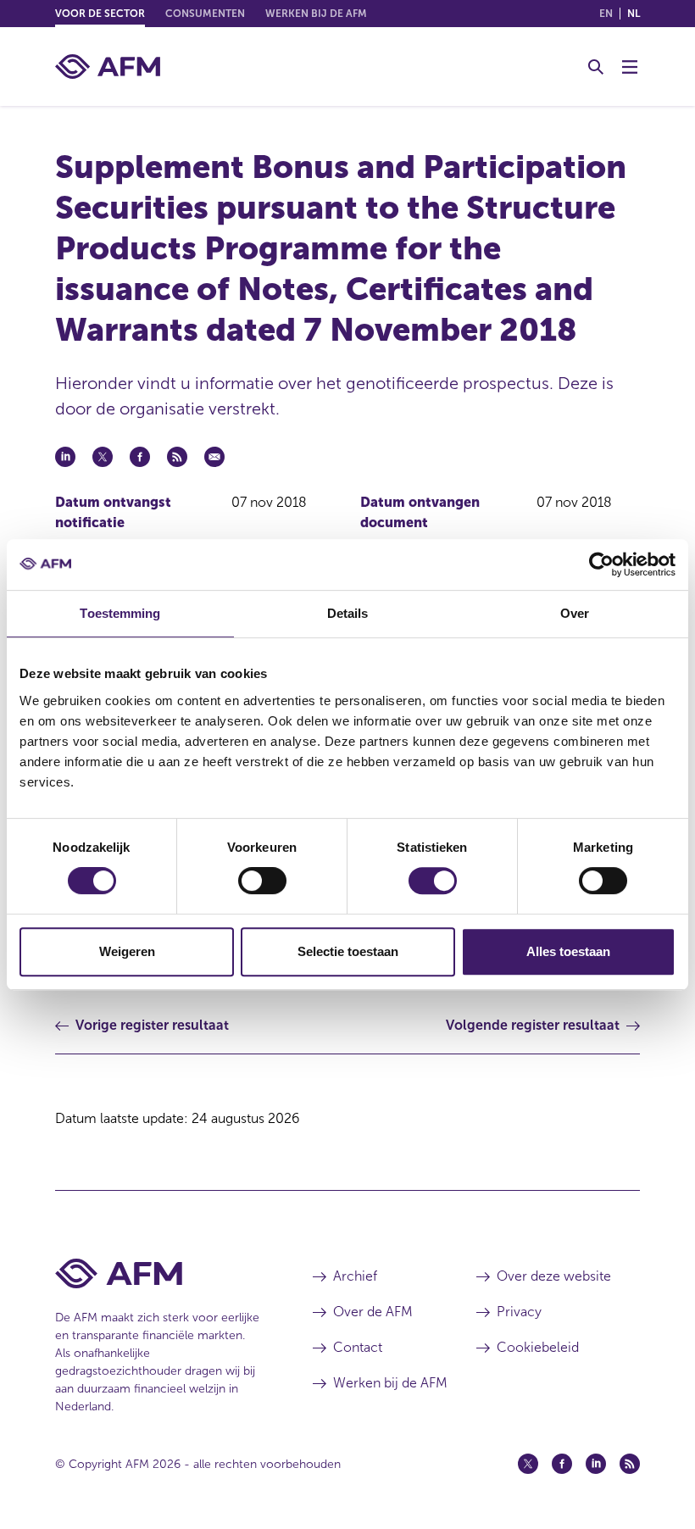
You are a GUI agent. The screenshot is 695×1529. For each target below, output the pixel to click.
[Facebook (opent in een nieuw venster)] (562, 1464)
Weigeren (127, 951)
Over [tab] (574, 613)
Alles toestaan (568, 951)
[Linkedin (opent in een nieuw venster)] (596, 1464)
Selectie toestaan (347, 951)
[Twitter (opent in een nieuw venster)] (528, 1464)
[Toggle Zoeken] (596, 67)
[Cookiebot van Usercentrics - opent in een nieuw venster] (601, 564)
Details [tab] (348, 613)
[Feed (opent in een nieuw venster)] (630, 1464)
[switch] (262, 880)
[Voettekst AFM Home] (158, 1273)
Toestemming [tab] (120, 613)
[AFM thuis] (107, 66)
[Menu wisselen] (630, 67)
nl (633, 13)
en (606, 13)
